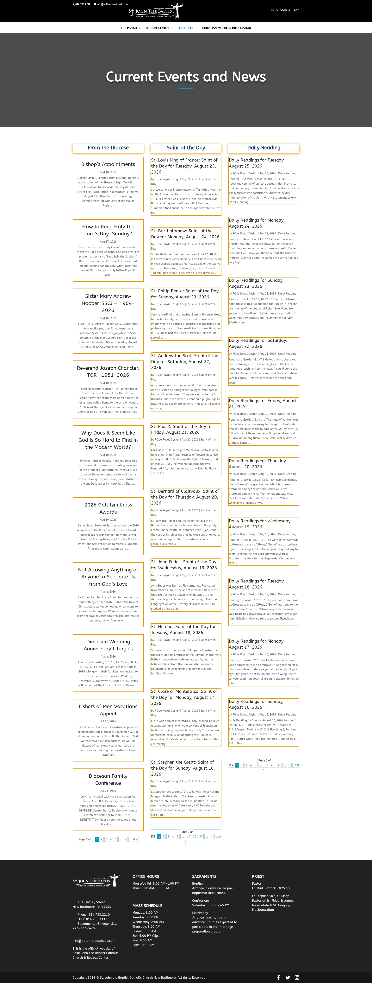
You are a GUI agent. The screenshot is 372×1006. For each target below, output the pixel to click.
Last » (134, 839)
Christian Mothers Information (226, 28)
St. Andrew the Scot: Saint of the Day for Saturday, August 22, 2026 (184, 361)
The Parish (129, 28)
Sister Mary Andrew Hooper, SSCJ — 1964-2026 (108, 303)
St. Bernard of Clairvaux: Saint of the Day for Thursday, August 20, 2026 (185, 497)
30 (200, 836)
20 (194, 836)
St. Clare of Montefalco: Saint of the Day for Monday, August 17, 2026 (184, 697)
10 (188, 836)
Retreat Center (157, 28)
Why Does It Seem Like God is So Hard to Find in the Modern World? (108, 440)
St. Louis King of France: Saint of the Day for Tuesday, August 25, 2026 (184, 166)
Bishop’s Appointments (108, 164)
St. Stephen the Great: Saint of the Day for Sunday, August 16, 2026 (183, 768)
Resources (185, 28)
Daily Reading (287, 173)
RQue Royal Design (167, 179)
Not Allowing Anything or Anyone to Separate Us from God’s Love (108, 577)
